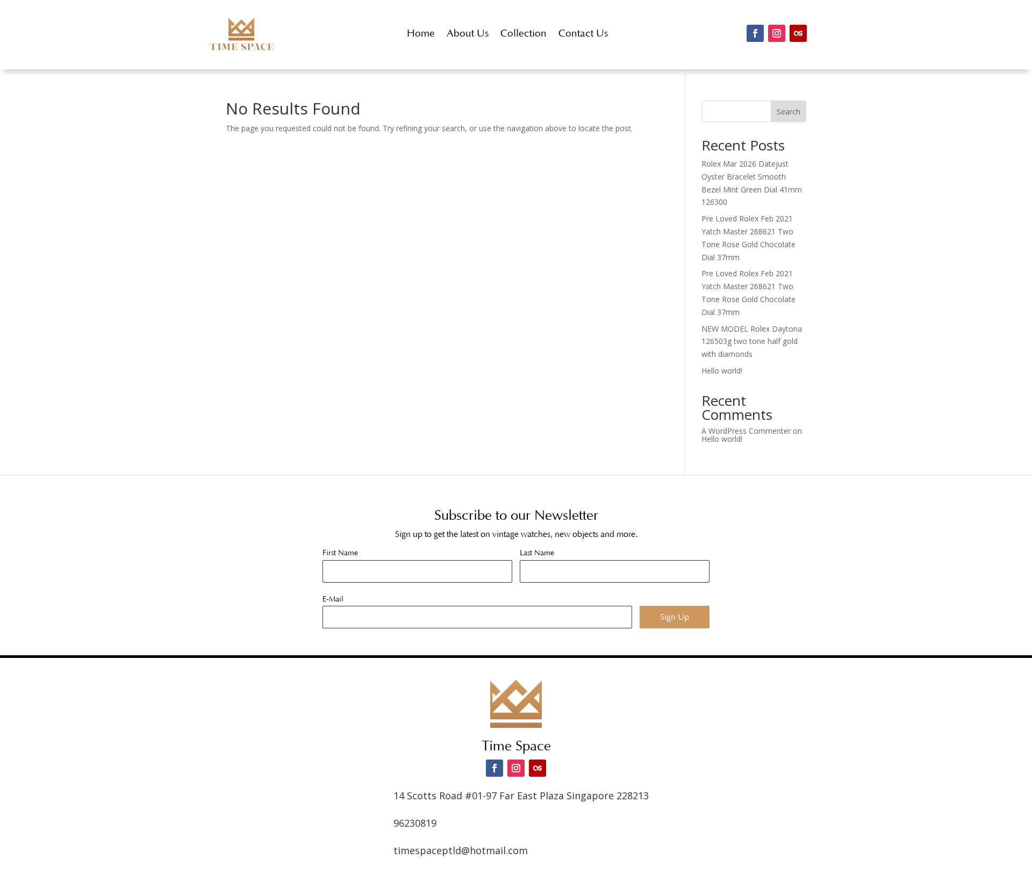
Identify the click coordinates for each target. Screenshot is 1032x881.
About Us (468, 33)
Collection (523, 33)
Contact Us (583, 33)
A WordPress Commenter (746, 431)
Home (421, 33)
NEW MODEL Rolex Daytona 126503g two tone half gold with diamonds (751, 342)
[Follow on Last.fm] (798, 33)
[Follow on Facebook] (755, 33)
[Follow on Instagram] (776, 33)
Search (788, 111)
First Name (340, 553)
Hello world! (721, 371)
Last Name (537, 553)
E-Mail (332, 599)
